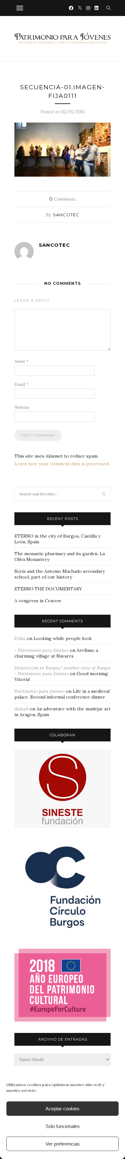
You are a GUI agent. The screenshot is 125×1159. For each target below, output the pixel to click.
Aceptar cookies (62, 1108)
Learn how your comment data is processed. (62, 464)
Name (21, 361)
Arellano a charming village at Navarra (56, 653)
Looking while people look (63, 638)
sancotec (66, 214)
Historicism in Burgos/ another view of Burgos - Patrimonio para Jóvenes (62, 670)
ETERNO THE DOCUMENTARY (48, 589)
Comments (62, 199)
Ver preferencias (63, 1144)
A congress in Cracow (37, 600)
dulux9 (21, 709)
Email (21, 384)
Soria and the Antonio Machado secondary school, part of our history (59, 574)
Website (21, 407)
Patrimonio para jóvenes (39, 691)
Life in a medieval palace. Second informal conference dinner (62, 694)
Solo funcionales (63, 1126)
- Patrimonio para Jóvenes (41, 650)
